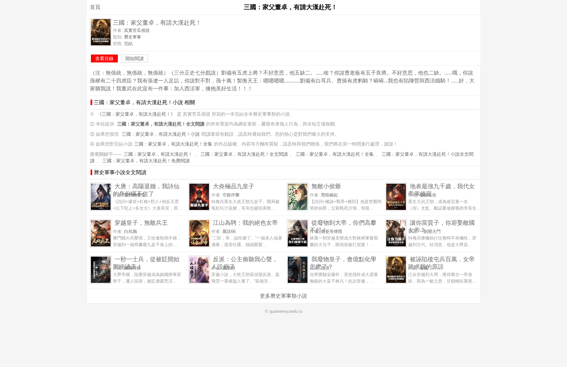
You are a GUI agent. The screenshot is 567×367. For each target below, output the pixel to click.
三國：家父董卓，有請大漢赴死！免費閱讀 (146, 160)
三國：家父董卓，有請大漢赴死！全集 (173, 144)
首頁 (95, 7)
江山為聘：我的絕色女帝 (245, 222)
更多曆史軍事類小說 (283, 296)
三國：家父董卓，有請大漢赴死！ (158, 154)
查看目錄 (104, 58)
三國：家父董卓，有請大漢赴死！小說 (161, 134)
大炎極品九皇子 (233, 186)
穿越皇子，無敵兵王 (141, 222)
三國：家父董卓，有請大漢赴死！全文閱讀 (244, 154)
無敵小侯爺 (326, 186)
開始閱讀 (134, 58)
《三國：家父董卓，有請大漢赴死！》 (136, 114)
